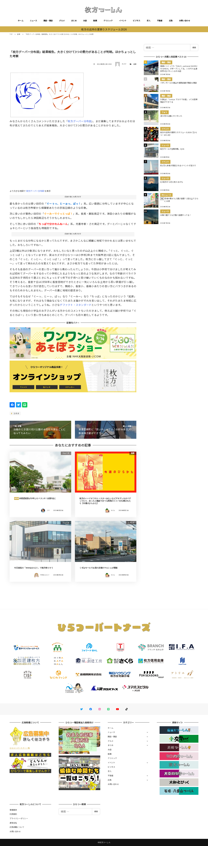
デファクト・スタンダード (75, 304)
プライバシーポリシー (19, 818)
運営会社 (13, 822)
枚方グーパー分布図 (79, 121)
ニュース (33, 20)
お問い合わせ (184, 20)
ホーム (20, 20)
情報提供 (13, 809)
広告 (171, 20)
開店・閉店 (48, 20)
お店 (85, 20)
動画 (95, 20)
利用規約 (13, 814)
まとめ (74, 20)
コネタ (16, 413)
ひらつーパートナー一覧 (20, 748)
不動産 (159, 20)
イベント (122, 20)
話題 (134, 64)
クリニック (108, 20)
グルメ (62, 20)
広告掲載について (17, 827)
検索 (194, 47)
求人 (148, 20)
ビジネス (136, 20)
